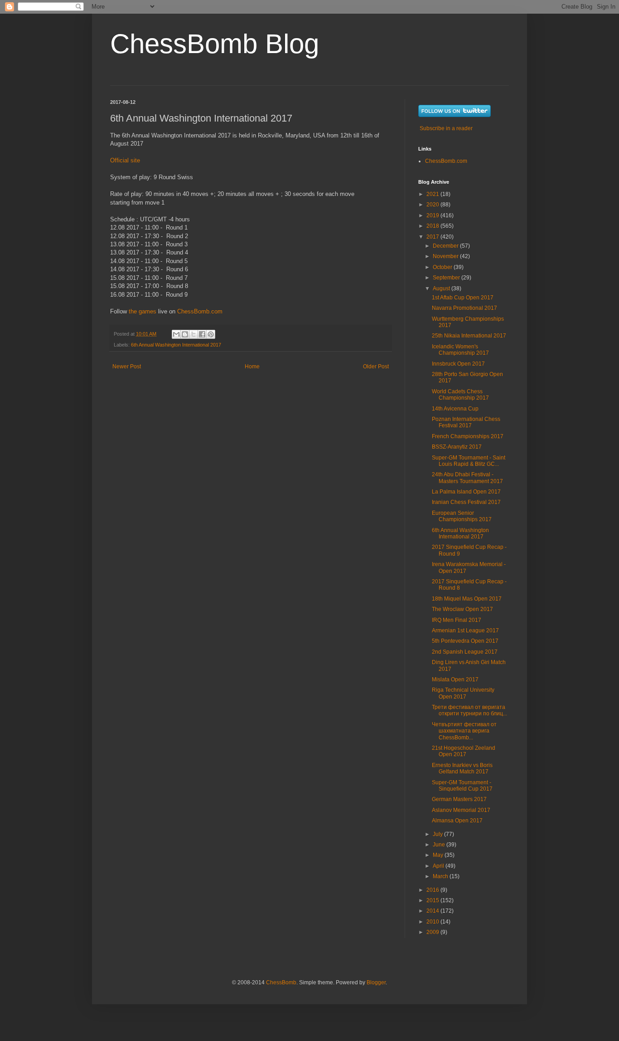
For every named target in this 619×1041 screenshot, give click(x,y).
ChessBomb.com (199, 311)
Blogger (376, 982)
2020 (433, 204)
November (446, 256)
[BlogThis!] (184, 334)
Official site (125, 160)
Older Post (376, 366)
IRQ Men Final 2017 (456, 620)
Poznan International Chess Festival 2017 (466, 422)
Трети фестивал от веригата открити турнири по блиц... (469, 710)
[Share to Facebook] (202, 334)
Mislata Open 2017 (455, 679)
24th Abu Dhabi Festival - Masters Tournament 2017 (467, 477)
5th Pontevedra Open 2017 (465, 641)
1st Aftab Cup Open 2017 (462, 297)
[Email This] (176, 334)
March (441, 876)
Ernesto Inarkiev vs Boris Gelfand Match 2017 (462, 768)
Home (252, 366)
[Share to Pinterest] (210, 334)
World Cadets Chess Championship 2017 (460, 394)
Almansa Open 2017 (457, 820)
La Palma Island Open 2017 (466, 492)
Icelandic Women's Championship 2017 (460, 349)
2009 (433, 932)
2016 (433, 890)
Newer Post (126, 366)
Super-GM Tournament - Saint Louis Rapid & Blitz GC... (468, 461)
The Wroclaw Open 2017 (462, 609)
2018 (433, 226)
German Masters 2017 (459, 799)
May (439, 855)
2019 (433, 215)
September (447, 277)
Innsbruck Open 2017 (458, 364)
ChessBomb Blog (214, 44)
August (442, 288)
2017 (433, 237)
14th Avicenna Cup (455, 409)
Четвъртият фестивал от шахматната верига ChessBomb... (464, 731)
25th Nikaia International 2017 (469, 335)
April (439, 866)
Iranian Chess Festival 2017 (466, 502)
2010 (433, 922)
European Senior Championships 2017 (462, 516)
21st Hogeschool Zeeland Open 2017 (463, 751)
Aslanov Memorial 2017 (461, 810)
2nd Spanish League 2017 (465, 652)
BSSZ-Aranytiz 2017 (457, 447)
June (439, 844)
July (438, 834)
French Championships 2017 (467, 436)
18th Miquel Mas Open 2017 (467, 599)
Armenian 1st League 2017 (465, 630)
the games (142, 311)
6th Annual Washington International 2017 (176, 344)
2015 (433, 900)
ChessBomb (281, 982)
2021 (433, 194)
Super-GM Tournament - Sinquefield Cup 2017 (462, 785)
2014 (433, 911)
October (443, 267)
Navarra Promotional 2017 (464, 308)
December (446, 246)
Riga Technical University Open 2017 (463, 693)
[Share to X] (193, 334)
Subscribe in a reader (446, 128)
